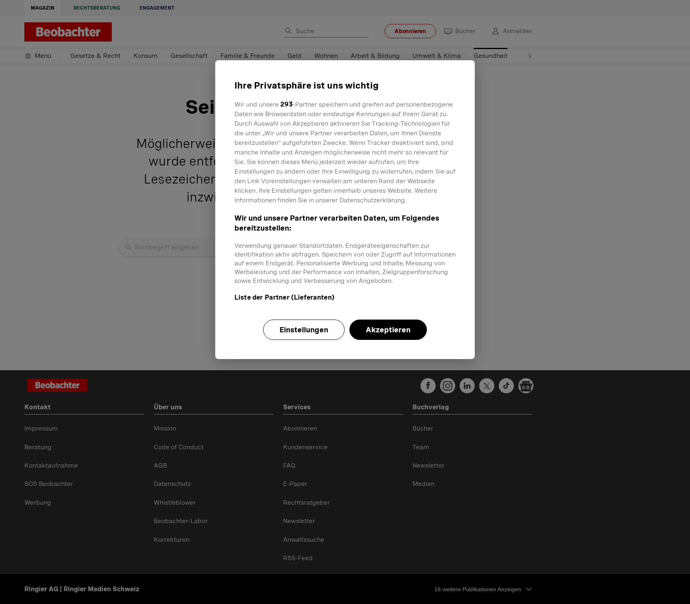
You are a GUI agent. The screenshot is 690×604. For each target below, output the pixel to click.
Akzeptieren (388, 330)
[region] (345, 209)
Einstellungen (304, 330)
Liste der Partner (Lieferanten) (284, 297)
